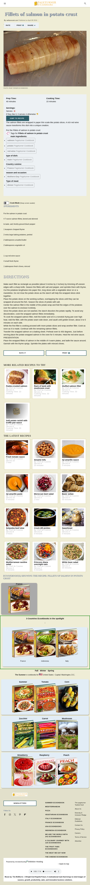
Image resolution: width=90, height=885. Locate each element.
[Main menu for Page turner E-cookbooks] (5, 3)
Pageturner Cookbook (20, 140)
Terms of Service (80, 837)
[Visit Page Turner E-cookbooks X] (15, 814)
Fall (36, 671)
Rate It (22, 353)
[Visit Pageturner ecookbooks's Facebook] (5, 814)
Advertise (78, 841)
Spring (51, 671)
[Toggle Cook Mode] (6, 203)
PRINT (19, 25)
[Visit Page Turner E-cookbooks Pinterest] (20, 814)
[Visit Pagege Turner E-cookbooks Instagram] (10, 814)
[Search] (85, 3)
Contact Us (79, 825)
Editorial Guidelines (78, 820)
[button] (20, 803)
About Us (78, 809)
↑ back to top (63, 864)
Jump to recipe (17, 118)
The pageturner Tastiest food (80, 804)
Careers (77, 833)
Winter (43, 671)
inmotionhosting (20, 862)
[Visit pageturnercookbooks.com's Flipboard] (25, 814)
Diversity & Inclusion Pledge (80, 814)
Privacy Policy (79, 829)
